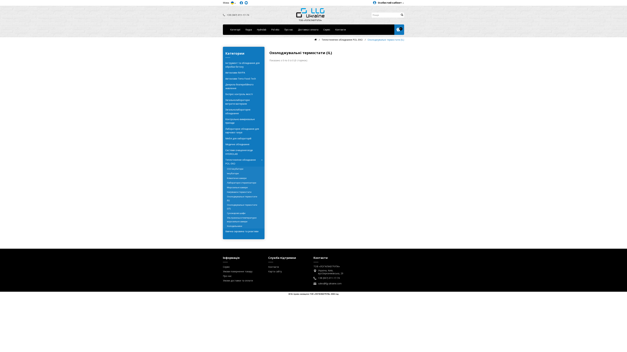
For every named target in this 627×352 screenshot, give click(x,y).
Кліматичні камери (237, 178)
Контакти (340, 29)
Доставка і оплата (308, 29)
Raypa (248, 29)
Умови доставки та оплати (238, 280)
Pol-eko (275, 29)
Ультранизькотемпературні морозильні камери (242, 219)
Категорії (235, 29)
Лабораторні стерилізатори (241, 182)
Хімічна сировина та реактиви (241, 231)
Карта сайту (275, 271)
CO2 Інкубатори (235, 168)
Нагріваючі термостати (239, 192)
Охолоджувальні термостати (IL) (242, 198)
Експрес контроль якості (239, 94)
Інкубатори (233, 173)
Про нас (288, 29)
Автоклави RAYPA (235, 72)
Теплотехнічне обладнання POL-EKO (244, 161)
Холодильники (234, 226)
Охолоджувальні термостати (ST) (242, 206)
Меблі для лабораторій (238, 138)
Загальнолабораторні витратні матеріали (237, 101)
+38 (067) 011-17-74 (238, 14)
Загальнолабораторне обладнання (237, 111)
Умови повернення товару (237, 271)
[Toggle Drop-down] (232, 3)
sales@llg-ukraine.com (330, 283)
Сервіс (326, 29)
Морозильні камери (237, 187)
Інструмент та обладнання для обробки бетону (242, 64)
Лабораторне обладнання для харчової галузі (242, 130)
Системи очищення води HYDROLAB (239, 152)
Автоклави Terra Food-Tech (240, 78)
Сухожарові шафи (236, 213)
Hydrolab (261, 29)
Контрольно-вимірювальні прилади (240, 121)
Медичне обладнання (237, 144)
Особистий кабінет (390, 2)
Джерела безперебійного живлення (239, 86)
